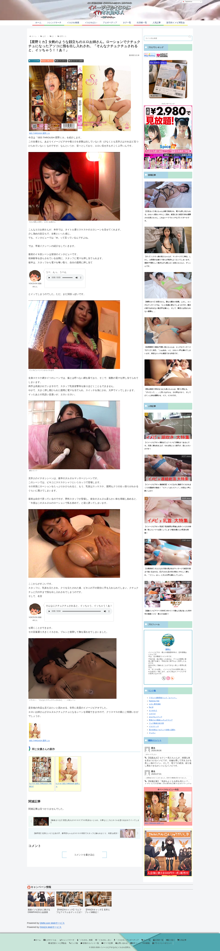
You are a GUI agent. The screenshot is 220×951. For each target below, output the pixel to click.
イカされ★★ (35, 60)
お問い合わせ (122, 943)
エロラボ (152, 714)
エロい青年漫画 (155, 704)
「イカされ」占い (104, 940)
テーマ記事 (108, 943)
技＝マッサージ (62, 60)
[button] (189, 36)
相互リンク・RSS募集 (141, 943)
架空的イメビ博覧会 (58, 943)
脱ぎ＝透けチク (48, 60)
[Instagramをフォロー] (168, 678)
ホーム (38, 940)
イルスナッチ (154, 726)
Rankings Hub (154, 701)
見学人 (168, 649)
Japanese (188, 1)
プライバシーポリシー (163, 943)
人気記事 (182, 940)
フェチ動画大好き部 (156, 723)
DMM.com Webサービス (52, 923)
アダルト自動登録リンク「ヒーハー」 (163, 698)
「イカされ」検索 (85, 940)
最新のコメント (155, 740)
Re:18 (151, 707)
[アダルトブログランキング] (162, 55)
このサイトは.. (51, 940)
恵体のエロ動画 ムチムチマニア (161, 720)
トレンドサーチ (68, 940)
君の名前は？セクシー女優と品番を (162, 730)
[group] (41, 903)
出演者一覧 (158, 940)
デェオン (152, 733)
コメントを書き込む (84, 854)
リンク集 (152, 691)
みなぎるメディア (155, 717)
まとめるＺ (153, 710)
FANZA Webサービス (50, 927)
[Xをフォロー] (164, 678)
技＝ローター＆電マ (76, 60)
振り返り (171, 940)
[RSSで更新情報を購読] (172, 678)
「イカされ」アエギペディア (127, 940)
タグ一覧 (146, 940)
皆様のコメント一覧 (90, 943)
